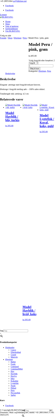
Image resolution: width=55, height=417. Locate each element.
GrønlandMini (17, 369)
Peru (25, 38)
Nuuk (13, 386)
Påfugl (13, 388)
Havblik (14, 374)
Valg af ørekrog (11, 26)
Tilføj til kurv (34, 69)
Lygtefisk (15, 383)
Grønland (15, 366)
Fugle (13, 364)
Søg (23, 410)
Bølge (13, 362)
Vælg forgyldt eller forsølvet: (41, 60)
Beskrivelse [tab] (10, 73)
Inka (12, 378)
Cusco (13, 350)
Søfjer (13, 395)
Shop (7, 24)
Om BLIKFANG (12, 31)
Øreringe (17, 38)
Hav (12, 371)
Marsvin (14, 357)
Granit (13, 355)
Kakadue (14, 381)
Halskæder (9, 347)
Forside (3, 38)
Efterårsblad (16, 352)
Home (8, 21)
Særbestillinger (11, 29)
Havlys (14, 376)
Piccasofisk (15, 393)
